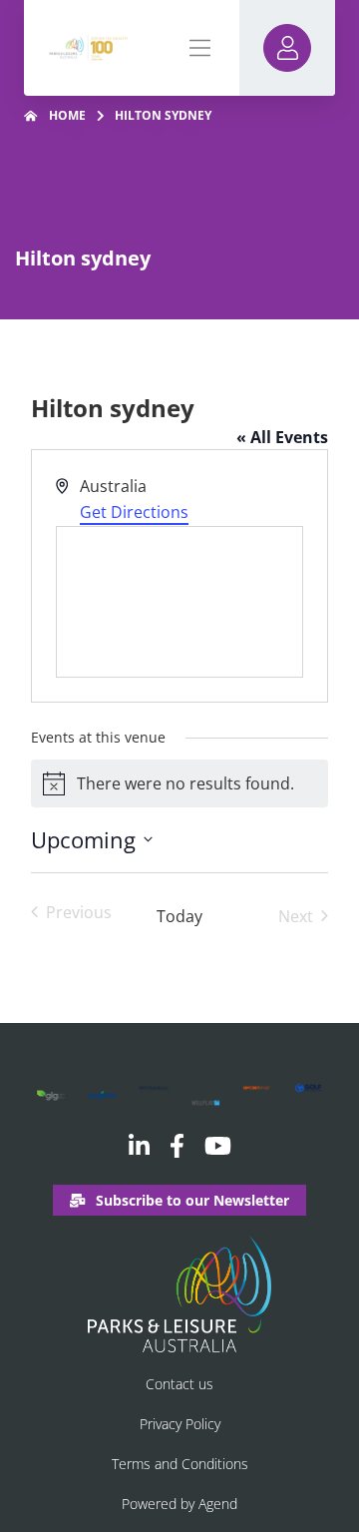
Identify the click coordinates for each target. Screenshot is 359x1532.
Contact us (179, 1383)
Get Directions (134, 512)
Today (179, 916)
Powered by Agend (179, 1503)
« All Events (282, 437)
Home (67, 115)
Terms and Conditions (180, 1463)
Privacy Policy (180, 1423)
